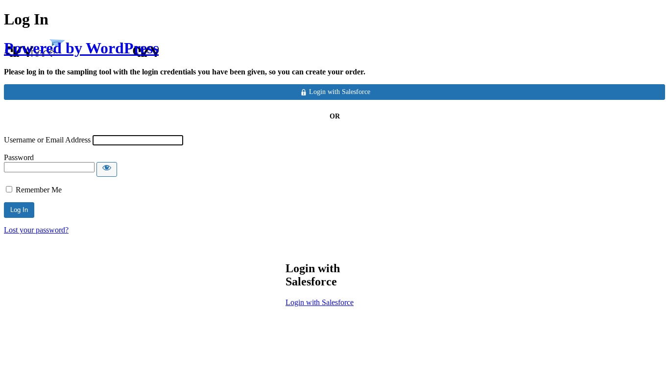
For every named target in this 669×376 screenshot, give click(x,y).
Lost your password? (36, 230)
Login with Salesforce (320, 302)
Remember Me (39, 190)
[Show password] (106, 169)
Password (19, 157)
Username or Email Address (47, 140)
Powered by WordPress (81, 48)
